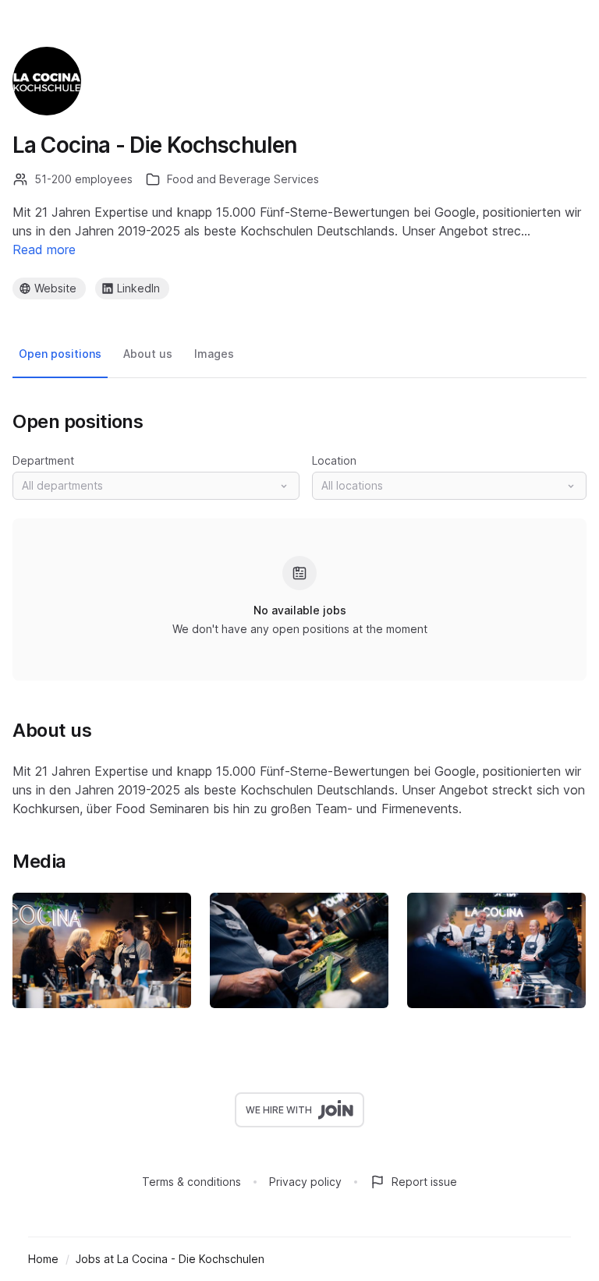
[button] (156, 486)
